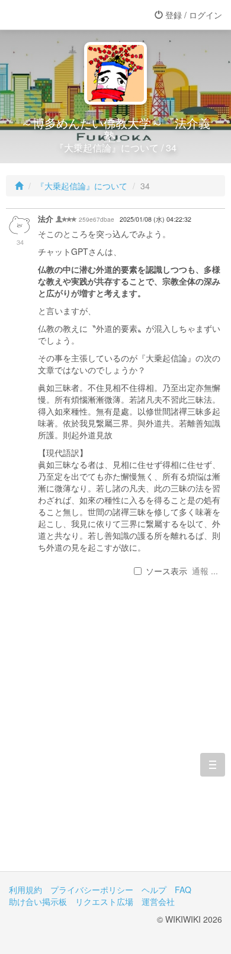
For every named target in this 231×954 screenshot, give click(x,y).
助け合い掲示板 (38, 901)
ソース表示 (166, 571)
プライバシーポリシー (91, 889)
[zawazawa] (56, 15)
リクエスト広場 (104, 901)
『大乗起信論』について (81, 186)
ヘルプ (154, 889)
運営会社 (158, 901)
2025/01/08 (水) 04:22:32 (155, 219)
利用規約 (25, 889)
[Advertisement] (115, 738)
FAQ (183, 889)
